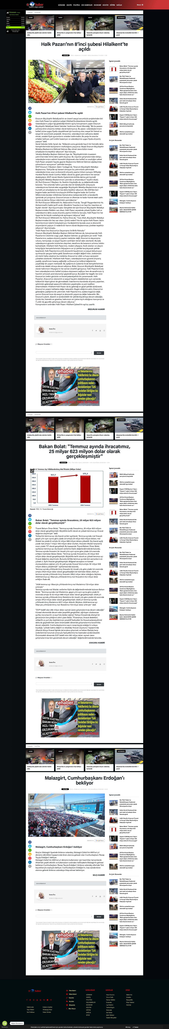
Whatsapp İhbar (47, 1009)
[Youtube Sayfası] (38, 1000)
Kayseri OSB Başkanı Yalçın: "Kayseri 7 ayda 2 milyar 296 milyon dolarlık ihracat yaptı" (128, 117)
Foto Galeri (72, 990)
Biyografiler (129, 1000)
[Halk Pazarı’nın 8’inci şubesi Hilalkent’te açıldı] (66, 81)
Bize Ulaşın (72, 1009)
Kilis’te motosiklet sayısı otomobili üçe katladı (127, 133)
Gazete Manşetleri (111, 1018)
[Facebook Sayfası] (28, 1000)
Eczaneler (109, 1002)
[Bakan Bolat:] (66, 488)
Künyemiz (72, 1005)
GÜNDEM (61, 5)
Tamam (136, 1027)
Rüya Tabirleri (130, 1002)
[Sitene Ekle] (51, 1000)
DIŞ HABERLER (86, 5)
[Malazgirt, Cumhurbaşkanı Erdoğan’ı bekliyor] (66, 815)
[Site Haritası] (48, 1000)
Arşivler (71, 1001)
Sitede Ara (129, 995)
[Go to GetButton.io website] (5, 1027)
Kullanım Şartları (47, 1007)
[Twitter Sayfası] (31, 1000)
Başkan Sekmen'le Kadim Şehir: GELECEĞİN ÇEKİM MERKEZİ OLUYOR (128, 210)
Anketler (128, 997)
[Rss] (45, 1000)
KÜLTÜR (105, 5)
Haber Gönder (47, 1012)
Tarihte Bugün (110, 1007)
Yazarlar (71, 998)
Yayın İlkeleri (30, 1009)
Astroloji (128, 1005)
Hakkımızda (30, 1007)
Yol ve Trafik (109, 997)
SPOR (88, 1015)
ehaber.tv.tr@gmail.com (56, 332)
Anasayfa (30, 12)
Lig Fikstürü (109, 1005)
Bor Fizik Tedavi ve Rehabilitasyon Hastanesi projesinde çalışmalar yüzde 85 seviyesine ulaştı (128, 79)
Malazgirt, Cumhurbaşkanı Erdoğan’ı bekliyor (128, 202)
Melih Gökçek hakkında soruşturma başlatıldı (127, 125)
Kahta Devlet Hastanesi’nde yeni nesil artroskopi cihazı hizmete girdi (128, 101)
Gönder (99, 353)
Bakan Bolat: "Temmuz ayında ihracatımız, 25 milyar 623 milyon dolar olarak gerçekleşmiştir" (129, 69)
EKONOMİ (97, 5)
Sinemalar (109, 1010)
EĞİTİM (112, 5)
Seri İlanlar (109, 1012)
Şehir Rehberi (110, 1015)
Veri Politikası (31, 1012)
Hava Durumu (110, 995)
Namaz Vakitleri (110, 1000)
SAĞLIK (119, 5)
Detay (128, 1027)
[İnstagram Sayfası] (34, 1000)
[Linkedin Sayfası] (41, 1000)
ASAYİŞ (69, 5)
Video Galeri (73, 994)
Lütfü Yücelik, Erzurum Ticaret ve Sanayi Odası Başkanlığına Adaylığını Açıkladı (129, 109)
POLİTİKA (76, 5)
